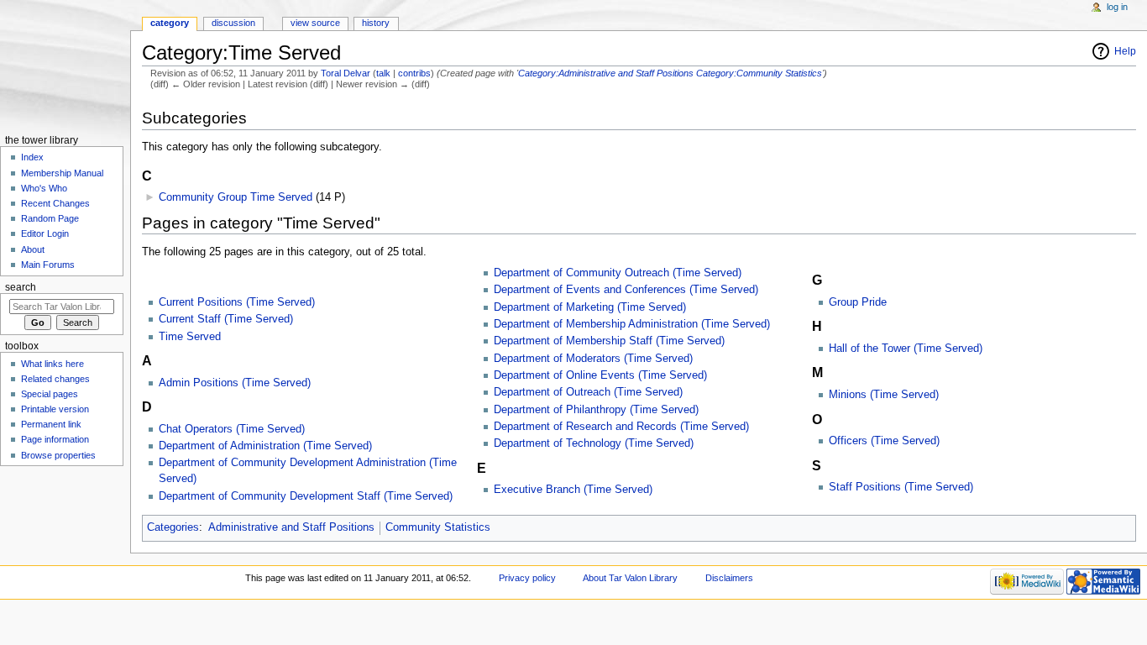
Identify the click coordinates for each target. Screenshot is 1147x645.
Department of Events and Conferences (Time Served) (626, 290)
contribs (414, 73)
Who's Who (44, 188)
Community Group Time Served (235, 197)
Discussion (233, 23)
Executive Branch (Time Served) (573, 490)
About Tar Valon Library (630, 578)
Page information (55, 439)
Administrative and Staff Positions (291, 527)
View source (315, 23)
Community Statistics (437, 527)
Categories (173, 527)
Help (1125, 51)
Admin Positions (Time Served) (235, 383)
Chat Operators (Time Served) (232, 429)
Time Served (190, 337)
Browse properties (58, 455)
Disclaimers (729, 578)
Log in (1117, 7)
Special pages (49, 394)
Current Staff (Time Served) (226, 319)
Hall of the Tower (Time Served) (905, 348)
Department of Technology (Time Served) (594, 443)
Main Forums (48, 265)
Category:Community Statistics (759, 73)
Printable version (55, 409)
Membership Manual (62, 173)
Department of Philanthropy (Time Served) (596, 410)
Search (20, 287)
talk (383, 73)
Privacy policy (527, 578)
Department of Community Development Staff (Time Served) (306, 496)
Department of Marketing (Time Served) (590, 307)
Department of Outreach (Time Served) (588, 392)
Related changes (55, 379)
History (376, 23)
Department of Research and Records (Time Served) (621, 427)
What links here (52, 364)
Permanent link (51, 424)
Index (32, 157)
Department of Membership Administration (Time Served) (632, 324)
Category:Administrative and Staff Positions (606, 73)
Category (169, 23)
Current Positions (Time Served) (237, 302)
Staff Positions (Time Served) (901, 487)
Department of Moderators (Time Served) (593, 358)
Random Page (50, 218)
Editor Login (45, 233)
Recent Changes (55, 203)
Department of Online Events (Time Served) (600, 375)
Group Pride (858, 302)
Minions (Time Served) (884, 395)
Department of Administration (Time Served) (265, 446)
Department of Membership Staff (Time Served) (609, 341)
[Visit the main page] (65, 65)
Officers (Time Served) (884, 441)
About (33, 249)
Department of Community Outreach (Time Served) (617, 273)
